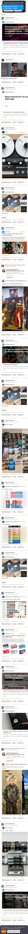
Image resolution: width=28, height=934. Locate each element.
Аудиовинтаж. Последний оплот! (12, 486)
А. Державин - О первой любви (9, 78)
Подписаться (10, 277)
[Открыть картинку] (15, 156)
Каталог (7, 132)
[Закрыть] (21, 6)
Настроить (18, 10)
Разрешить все (8, 10)
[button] (6, 54)
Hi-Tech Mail (7, 231)
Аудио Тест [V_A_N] (9, 633)
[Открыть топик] (14, 205)
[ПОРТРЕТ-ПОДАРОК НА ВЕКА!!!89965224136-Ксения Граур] (14, 273)
